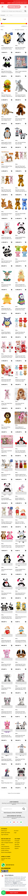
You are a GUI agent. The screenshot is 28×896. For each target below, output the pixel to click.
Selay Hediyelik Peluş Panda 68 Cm (20, 570)
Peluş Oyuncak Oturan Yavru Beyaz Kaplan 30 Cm (20, 95)
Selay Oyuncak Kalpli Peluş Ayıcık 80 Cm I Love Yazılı (6, 380)
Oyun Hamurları (4, 834)
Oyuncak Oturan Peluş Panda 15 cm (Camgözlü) (7, 72)
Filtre (2, 29)
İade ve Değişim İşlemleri (7, 842)
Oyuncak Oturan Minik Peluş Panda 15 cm (20, 48)
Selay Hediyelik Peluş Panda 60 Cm (20, 238)
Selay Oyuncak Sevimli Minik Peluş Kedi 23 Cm (6, 712)
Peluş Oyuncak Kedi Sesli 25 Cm (5, 475)
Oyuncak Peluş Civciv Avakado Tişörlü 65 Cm (6, 95)
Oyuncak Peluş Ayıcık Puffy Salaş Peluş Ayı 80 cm (21, 166)
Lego (15, 832)
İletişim (3, 844)
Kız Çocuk (16, 830)
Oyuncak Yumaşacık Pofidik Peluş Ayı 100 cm (21, 190)
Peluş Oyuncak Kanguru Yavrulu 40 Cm (6, 214)
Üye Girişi (17, 844)
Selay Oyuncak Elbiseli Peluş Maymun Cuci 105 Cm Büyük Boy (20, 641)
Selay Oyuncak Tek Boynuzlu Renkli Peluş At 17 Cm (6, 736)
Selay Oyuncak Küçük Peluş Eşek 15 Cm (20, 736)
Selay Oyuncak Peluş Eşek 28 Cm (20, 760)
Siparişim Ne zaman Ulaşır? (5, 859)
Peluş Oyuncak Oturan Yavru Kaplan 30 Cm (6, 119)
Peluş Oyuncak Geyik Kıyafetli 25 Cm (6, 285)
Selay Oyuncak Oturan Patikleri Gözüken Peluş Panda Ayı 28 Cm (6, 617)
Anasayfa (3, 15)
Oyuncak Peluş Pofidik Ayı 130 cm (20, 214)
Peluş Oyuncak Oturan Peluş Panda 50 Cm (20, 593)
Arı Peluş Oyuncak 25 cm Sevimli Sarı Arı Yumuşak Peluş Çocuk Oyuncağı (7, 48)
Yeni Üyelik (17, 842)
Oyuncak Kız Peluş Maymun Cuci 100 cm (20, 522)
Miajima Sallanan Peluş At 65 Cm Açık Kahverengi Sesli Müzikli (7, 166)
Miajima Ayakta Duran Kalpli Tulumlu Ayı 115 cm (21, 475)
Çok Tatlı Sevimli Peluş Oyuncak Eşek (20, 143)
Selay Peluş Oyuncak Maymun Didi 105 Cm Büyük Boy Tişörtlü (6, 641)
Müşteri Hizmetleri (5, 848)
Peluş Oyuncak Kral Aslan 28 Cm (19, 404)
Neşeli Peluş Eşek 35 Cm (6, 783)
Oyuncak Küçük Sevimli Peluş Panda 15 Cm (6, 261)
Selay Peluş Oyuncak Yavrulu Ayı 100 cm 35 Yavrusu (6, 238)
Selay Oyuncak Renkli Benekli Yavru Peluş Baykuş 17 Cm (20, 309)
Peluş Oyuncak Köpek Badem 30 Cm (20, 119)
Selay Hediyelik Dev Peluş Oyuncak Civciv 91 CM (20, 285)
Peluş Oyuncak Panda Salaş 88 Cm (6, 593)
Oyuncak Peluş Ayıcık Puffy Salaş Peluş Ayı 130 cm (6, 190)
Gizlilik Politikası (5, 850)
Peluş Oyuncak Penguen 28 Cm (6, 570)
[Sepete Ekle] (11, 52)
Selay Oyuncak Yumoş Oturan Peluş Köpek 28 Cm (20, 665)
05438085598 (5, 868)
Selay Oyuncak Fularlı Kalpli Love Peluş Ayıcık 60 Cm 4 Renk (20, 356)
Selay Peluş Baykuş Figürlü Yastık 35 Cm (6, 333)
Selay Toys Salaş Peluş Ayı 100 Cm (6, 404)
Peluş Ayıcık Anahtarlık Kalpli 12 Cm (6, 451)
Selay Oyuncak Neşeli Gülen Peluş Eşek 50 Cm (6, 760)
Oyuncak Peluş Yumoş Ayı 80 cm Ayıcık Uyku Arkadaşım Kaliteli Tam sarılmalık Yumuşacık (6, 546)
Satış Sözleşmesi (5, 846)
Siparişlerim (17, 846)
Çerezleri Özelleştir (14, 889)
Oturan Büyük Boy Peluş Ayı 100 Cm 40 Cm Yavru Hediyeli (7, 356)
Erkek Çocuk (4, 830)
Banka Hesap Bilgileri (6, 852)
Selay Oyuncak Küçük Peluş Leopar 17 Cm (6, 665)
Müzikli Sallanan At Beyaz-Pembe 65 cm (20, 499)
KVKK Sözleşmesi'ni (8, 812)
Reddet (15, 883)
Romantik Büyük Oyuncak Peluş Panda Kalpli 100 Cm (6, 499)
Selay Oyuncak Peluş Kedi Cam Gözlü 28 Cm (20, 712)
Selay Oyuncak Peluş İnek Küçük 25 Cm (20, 546)
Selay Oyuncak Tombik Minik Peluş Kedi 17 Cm (20, 688)
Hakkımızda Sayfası (6, 840)
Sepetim (17, 848)
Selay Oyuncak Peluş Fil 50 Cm (20, 261)
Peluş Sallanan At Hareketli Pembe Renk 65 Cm (20, 427)
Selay (2, 45)
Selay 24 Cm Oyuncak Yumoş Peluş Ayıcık (20, 380)
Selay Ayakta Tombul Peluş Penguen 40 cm (6, 143)
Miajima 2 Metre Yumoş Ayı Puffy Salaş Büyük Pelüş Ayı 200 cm (6, 522)
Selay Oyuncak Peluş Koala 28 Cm (6, 688)
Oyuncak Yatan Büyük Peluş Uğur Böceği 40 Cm (20, 451)
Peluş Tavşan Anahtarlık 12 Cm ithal (21, 72)
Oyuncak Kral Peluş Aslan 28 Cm (5, 427)
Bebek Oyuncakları (5, 832)
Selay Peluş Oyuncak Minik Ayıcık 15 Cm (20, 333)
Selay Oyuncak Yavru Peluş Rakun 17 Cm (20, 783)
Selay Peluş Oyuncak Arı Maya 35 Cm (20, 617)
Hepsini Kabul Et (14, 893)
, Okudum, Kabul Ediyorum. (13, 812)
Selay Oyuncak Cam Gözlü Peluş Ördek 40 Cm (6, 309)
